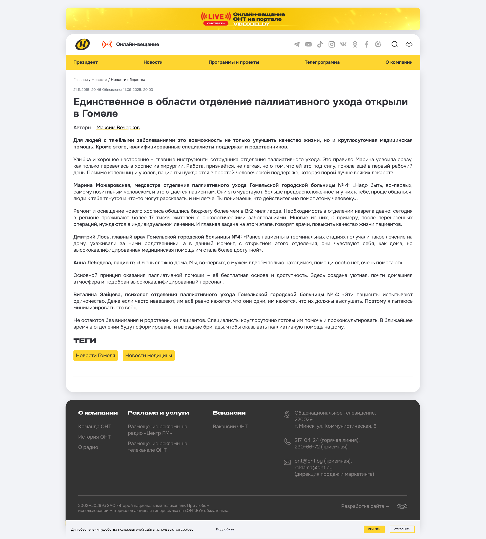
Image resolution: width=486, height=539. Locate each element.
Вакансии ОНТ (230, 426)
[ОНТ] (82, 44)
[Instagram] (332, 44)
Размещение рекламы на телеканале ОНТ (157, 446)
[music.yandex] (378, 44)
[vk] (343, 44)
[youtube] (308, 44)
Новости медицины (148, 355)
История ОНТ (94, 437)
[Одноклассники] (355, 44)
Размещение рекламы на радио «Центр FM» (157, 429)
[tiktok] (320, 44)
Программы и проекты (234, 62)
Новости (153, 62)
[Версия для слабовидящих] (409, 44)
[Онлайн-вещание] (243, 19)
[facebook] (366, 44)
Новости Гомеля (95, 355)
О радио (88, 447)
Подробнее (225, 529)
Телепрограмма (322, 62)
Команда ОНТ (94, 426)
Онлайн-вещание (137, 44)
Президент (85, 62)
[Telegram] (297, 44)
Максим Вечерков (118, 127)
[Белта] (399, 506)
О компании (399, 62)
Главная (80, 79)
